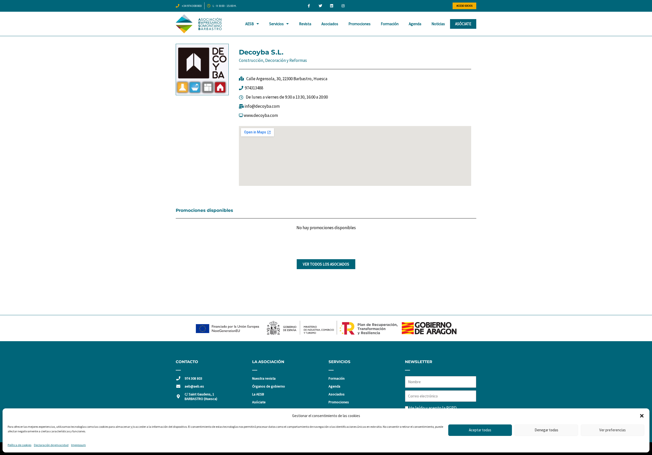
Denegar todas (546, 430)
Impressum (78, 445)
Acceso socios (464, 5)
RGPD (451, 408)
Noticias (438, 23)
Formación (390, 23)
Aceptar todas (480, 430)
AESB (249, 23)
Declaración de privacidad (51, 445)
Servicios (276, 23)
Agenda (415, 23)
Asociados (329, 23)
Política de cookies (19, 445)
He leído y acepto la (433, 408)
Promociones (359, 23)
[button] (641, 415)
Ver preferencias (612, 430)
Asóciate (463, 23)
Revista (305, 23)
